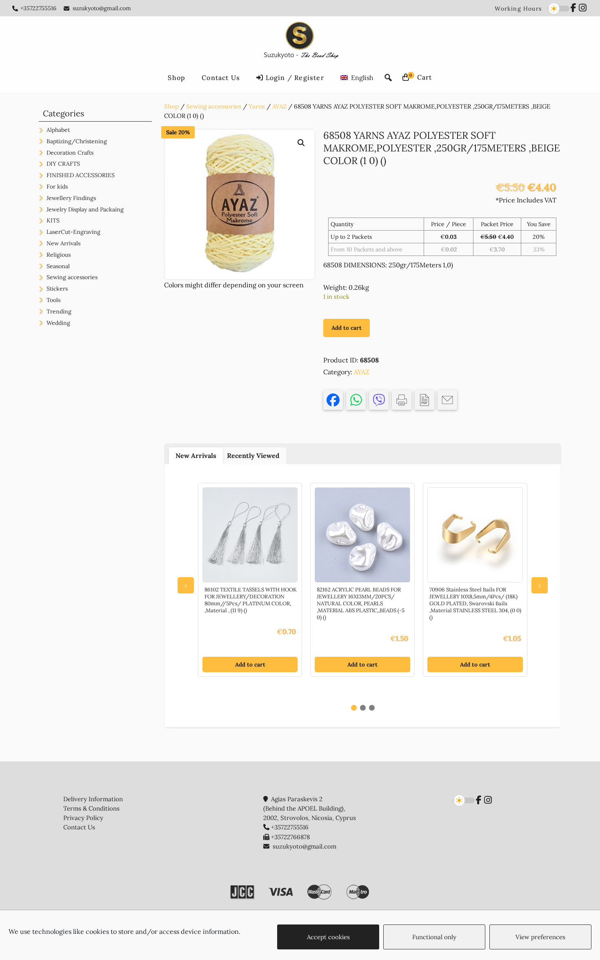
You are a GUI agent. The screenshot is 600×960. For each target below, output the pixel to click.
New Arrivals (63, 243)
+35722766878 (290, 837)
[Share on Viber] (379, 400)
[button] (301, 143)
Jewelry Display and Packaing (85, 209)
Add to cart (346, 327)
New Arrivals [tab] (196, 455)
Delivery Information (93, 799)
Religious (59, 254)
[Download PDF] (424, 400)
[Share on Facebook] (333, 400)
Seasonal (58, 266)
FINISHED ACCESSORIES (81, 175)
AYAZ (279, 106)
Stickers (57, 288)
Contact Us (79, 827)
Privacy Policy (83, 818)
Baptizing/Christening (77, 141)
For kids (57, 186)
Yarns (257, 106)
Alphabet (58, 129)
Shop (171, 106)
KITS (53, 220)
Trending (59, 311)
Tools (53, 300)
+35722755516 (38, 8)
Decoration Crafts (70, 152)
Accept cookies (328, 937)
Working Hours (518, 8)
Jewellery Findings (71, 198)
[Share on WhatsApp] (356, 400)
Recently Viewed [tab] (253, 455)
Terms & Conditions (91, 808)
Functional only (434, 937)
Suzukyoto (300, 41)
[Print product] (401, 400)
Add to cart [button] (250, 664)
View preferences (540, 937)
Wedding (58, 323)
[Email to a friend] (447, 400)
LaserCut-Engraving (73, 232)
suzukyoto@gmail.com (102, 8)
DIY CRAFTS (63, 163)
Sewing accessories (213, 106)
